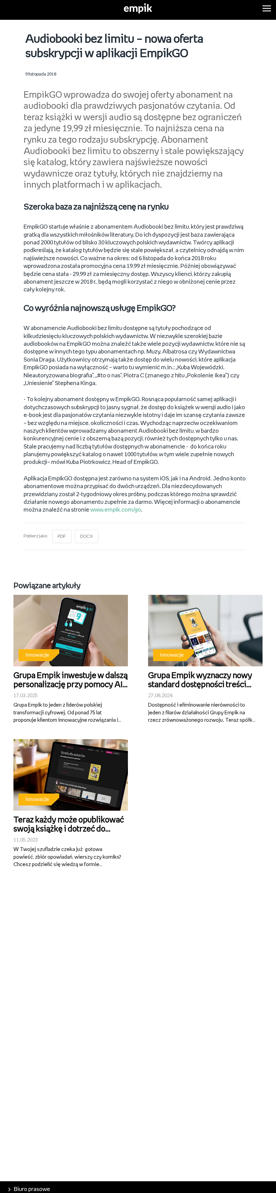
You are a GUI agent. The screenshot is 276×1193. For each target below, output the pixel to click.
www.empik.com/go (115, 510)
